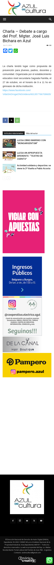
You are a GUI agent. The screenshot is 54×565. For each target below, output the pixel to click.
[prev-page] (4, 178)
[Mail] (27, 520)
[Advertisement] (27, 103)
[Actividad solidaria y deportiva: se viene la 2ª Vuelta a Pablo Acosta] (9, 168)
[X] (11, 120)
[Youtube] (41, 520)
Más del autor (32, 133)
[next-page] (8, 178)
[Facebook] (5, 120)
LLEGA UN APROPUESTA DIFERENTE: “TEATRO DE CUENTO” (30, 156)
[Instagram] (20, 520)
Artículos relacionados (13, 133)
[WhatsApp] (17, 120)
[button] (4, 19)
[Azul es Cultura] (27, 8)
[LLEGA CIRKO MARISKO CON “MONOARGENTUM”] (9, 143)
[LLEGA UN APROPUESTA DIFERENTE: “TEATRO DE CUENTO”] (9, 155)
